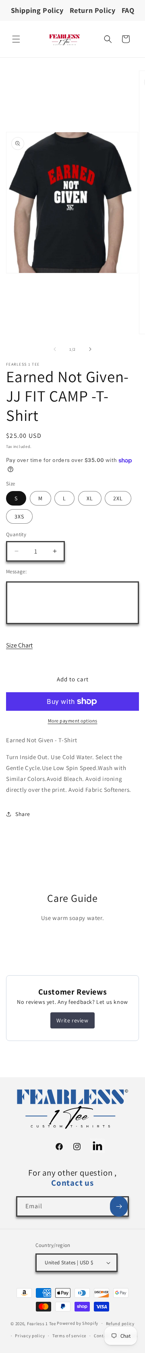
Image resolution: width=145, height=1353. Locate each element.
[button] (16, 39)
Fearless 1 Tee (41, 1323)
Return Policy (93, 10)
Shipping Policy (37, 10)
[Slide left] (55, 349)
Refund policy (120, 1323)
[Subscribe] (119, 1206)
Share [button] (22, 814)
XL (90, 498)
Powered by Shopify (77, 1323)
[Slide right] (90, 349)
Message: (16, 571)
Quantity (16, 534)
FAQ (128, 10)
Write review (72, 1020)
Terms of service (69, 1335)
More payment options (72, 721)
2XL (118, 498)
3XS (19, 516)
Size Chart (19, 645)
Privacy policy (30, 1335)
